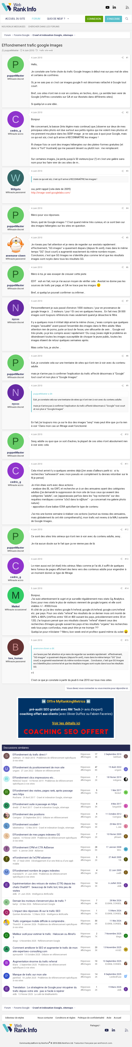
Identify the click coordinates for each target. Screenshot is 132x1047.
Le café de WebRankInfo (45, 994)
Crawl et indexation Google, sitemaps (54, 797)
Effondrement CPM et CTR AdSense (33, 847)
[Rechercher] (126, 19)
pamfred (17, 978)
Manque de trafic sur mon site (30, 974)
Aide (109, 1017)
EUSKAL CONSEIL (113, 903)
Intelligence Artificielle (42, 894)
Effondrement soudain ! (26, 824)
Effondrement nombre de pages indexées (36, 870)
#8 (127, 356)
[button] (68, 19)
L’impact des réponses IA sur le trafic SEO (36, 911)
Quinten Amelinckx (22, 914)
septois (16, 838)
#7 (127, 301)
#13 (126, 559)
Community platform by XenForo (46, 1043)
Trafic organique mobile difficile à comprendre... (39, 921)
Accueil (117, 1017)
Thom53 (17, 924)
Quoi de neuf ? (56, 18)
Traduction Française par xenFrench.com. (93, 1043)
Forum (36, 18)
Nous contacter (45, 1017)
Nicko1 (118, 793)
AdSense (39, 851)
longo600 (116, 807)
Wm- (119, 850)
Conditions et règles (65, 1017)
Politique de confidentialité (91, 1017)
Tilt (14, 861)
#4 (127, 208)
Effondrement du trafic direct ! (30, 754)
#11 (126, 464)
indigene (117, 780)
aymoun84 (18, 954)
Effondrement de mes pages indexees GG (36, 834)
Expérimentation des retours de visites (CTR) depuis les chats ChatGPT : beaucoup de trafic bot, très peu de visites (44, 887)
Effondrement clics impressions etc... (34, 777)
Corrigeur (17, 817)
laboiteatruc (18, 828)
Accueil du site (15, 18)
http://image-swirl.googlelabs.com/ (50, 192)
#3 (127, 171)
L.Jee (118, 827)
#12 (126, 529)
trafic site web (46, 50)
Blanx (15, 965)
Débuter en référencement (47, 771)
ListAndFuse (115, 977)
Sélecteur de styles (14, 1017)
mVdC (118, 950)
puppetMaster (11, 50)
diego (15, 941)
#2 (127, 112)
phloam (117, 837)
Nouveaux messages (13, 26)
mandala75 (18, 874)
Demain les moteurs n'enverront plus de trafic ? (39, 900)
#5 (127, 237)
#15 (126, 640)
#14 (126, 588)
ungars (16, 771)
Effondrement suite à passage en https (35, 804)
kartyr (15, 904)
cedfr (118, 873)
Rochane (17, 797)
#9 (127, 385)
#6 (127, 267)
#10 (126, 434)
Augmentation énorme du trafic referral (35, 961)
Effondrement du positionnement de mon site (38, 767)
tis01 (15, 851)
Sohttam (17, 758)
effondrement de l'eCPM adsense (32, 857)
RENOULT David (20, 781)
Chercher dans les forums (43, 26)
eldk (15, 894)
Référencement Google (44, 904)
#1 (127, 57)
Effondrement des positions (29, 814)
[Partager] (122, 58)
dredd (15, 807)
